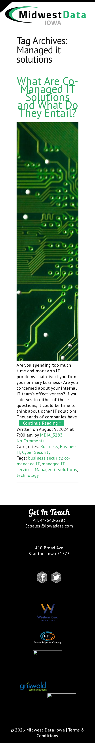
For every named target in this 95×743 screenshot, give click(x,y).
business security (45, 458)
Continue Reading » (41, 423)
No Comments (31, 441)
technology (28, 475)
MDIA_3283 (51, 435)
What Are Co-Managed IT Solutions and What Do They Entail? (47, 97)
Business (49, 446)
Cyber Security (36, 452)
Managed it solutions (56, 469)
